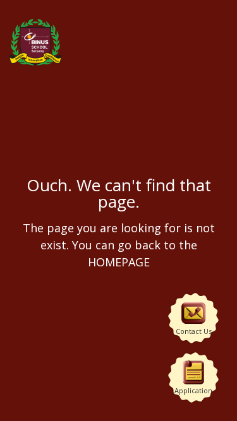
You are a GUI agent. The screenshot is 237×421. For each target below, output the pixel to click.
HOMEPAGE (119, 261)
